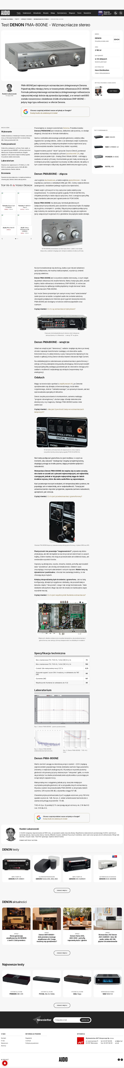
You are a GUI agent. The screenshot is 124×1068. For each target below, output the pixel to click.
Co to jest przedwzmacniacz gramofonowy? (64, 496)
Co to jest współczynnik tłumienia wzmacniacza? (66, 595)
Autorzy (3, 1046)
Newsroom (4, 1043)
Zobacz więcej (62, 890)
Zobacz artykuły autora (28, 840)
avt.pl (117, 1043)
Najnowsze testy (13, 964)
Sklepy (53, 13)
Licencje (28, 1041)
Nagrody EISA (107, 13)
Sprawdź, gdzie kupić (101, 62)
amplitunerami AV (66, 384)
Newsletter (87, 13)
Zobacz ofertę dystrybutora (102, 73)
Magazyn (72, 13)
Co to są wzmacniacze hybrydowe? (61, 309)
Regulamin (28, 1038)
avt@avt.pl (118, 1041)
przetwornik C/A (73, 154)
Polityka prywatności (31, 1043)
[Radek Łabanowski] (11, 834)
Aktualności (37, 13)
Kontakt (3, 1038)
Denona (66, 128)
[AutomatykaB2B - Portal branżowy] (63, 1059)
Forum (79, 13)
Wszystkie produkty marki (102, 41)
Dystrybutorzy (62, 13)
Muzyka (45, 13)
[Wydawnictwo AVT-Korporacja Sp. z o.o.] (80, 1041)
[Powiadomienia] (4, 1063)
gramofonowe (74, 180)
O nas (3, 1041)
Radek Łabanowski (9, 94)
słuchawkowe (49, 180)
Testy (18, 13)
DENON (98, 38)
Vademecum (27, 13)
